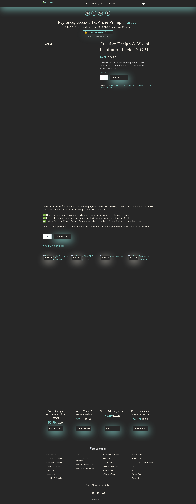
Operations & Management (56, 462)
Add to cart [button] (55, 428)
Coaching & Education (54, 478)
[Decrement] (101, 77)
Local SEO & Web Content (84, 469)
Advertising (107, 458)
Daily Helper (136, 466)
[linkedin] (93, 493)
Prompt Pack (136, 474)
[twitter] (98, 493)
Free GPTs (135, 478)
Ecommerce (51, 470)
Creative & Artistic (129, 85)
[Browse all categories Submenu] (105, 4)
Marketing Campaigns (111, 454)
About (88, 485)
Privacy (94, 485)
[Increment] (107, 77)
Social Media (108, 462)
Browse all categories (94, 4)
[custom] (103, 493)
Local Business (80, 454)
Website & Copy (109, 474)
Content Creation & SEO (112, 466)
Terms (101, 485)
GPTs (149, 85)
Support (112, 4)
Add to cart (119, 77)
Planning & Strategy (53, 466)
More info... (103, 72)
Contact (107, 485)
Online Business (106, 88)
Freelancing (141, 85)
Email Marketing (109, 470)
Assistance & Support (54, 458)
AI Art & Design (115, 85)
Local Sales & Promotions (84, 465)
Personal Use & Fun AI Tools (142, 462)
